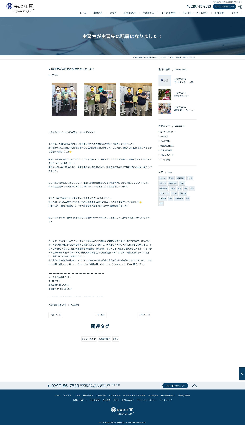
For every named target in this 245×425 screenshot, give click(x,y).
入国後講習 (180, 178)
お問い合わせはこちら (224, 6)
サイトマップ (166, 400)
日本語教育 (75, 305)
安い (192, 188)
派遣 (170, 198)
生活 (161, 203)
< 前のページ (56, 314)
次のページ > (145, 314)
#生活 (116, 338)
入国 (187, 198)
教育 (179, 188)
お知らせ (164, 136)
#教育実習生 (104, 338)
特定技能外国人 (167, 145)
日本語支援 (52, 305)
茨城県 (172, 188)
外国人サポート (64, 305)
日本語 (189, 178)
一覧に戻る (100, 314)
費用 (185, 188)
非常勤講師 (179, 198)
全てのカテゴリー (168, 131)
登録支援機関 (166, 150)
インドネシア (164, 193)
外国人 (182, 183)
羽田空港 (163, 198)
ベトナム (163, 183)
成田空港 (183, 193)
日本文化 (163, 178)
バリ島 (174, 193)
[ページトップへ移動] (194, 385)
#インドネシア (89, 338)
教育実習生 (163, 188)
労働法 (171, 178)
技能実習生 (173, 183)
